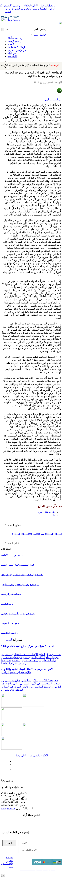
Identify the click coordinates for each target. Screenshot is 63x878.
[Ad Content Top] (31, 20)
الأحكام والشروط (39, 755)
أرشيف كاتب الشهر (7, 8)
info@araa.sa (8, 808)
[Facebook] (7, 61)
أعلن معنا (20, 755)
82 (54, 514)
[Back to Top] (3, 875)
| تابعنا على (21, 770)
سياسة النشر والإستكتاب (7, 860)
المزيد (9, 639)
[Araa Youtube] (8, 67)
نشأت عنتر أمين (52, 99)
